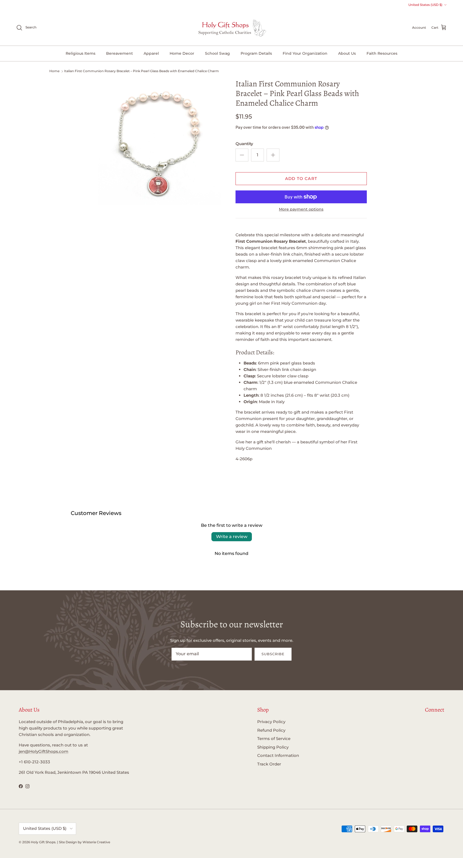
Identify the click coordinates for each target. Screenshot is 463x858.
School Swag (217, 53)
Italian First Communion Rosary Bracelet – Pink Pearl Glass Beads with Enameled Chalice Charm (141, 71)
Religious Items (80, 53)
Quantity (244, 143)
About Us (347, 53)
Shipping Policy (273, 747)
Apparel (151, 53)
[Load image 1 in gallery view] (160, 143)
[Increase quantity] (273, 155)
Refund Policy (271, 730)
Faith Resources (382, 53)
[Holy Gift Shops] (231, 27)
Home (54, 71)
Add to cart (301, 178)
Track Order (269, 764)
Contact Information (278, 755)
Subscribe (273, 654)
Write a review (231, 536)
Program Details (256, 53)
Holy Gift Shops (43, 842)
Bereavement (119, 53)
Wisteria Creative (96, 842)
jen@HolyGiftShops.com (43, 751)
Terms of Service (273, 738)
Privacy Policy (271, 721)
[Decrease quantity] (242, 155)
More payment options (301, 209)
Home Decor (182, 53)
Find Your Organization (305, 53)
